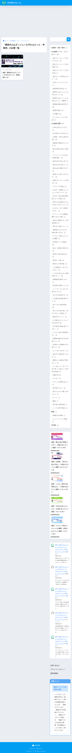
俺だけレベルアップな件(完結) (60, 66)
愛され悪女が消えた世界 (60, 150)
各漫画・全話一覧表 (59, 48)
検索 (69, 39)
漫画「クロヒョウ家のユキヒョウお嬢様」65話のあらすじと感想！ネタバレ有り (59, 530)
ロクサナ (57, 378)
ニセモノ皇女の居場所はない (60, 334)
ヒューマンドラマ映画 (60, 420)
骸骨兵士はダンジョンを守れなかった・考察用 (60, 99)
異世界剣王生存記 (59, 88)
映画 (53, 412)
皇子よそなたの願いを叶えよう (60, 393)
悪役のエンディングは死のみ (60, 182)
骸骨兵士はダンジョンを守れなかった (60, 93)
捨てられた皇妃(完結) (59, 306)
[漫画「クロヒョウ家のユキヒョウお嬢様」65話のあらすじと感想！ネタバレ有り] (60, 520)
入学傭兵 (57, 114)
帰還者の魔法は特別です (60, 105)
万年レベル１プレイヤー (60, 84)
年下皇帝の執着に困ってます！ (60, 328)
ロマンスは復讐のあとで (60, 383)
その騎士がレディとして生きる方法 (60, 321)
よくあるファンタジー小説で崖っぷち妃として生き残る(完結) (60, 368)
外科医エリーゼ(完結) (59, 243)
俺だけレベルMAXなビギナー (60, 78)
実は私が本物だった (60, 285)
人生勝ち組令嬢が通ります (60, 300)
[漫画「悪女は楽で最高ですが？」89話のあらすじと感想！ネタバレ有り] (60, 436)
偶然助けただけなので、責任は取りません (60, 231)
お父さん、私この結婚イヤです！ (60, 209)
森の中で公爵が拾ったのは (60, 355)
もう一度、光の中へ (60, 350)
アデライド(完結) (59, 186)
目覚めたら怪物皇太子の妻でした (60, 346)
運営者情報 (54, 673)
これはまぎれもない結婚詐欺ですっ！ (60, 275)
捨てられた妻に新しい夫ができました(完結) (60, 312)
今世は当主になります (60, 129)
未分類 (54, 425)
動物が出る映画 (59, 415)
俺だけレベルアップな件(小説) (60, 72)
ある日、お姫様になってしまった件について (60, 191)
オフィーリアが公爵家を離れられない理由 (60, 215)
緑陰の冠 (57, 375)
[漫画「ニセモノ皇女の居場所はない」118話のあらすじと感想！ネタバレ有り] (60, 478)
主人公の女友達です (60, 295)
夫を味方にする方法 (60, 133)
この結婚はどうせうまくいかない (60, 268)
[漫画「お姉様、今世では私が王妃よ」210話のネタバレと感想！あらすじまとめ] (60, 456)
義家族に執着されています (60, 144)
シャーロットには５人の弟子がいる (60, 290)
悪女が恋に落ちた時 (60, 161)
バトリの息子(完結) (60, 408)
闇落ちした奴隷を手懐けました (60, 361)
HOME (37, 745)
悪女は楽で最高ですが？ (60, 169)
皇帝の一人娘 (58, 260)
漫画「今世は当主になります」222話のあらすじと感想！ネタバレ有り (60, 508)
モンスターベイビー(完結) (59, 118)
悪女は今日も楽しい (60, 164)
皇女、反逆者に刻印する (60, 249)
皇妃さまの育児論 (60, 263)
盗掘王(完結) (58, 110)
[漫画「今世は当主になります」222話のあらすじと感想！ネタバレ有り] (60, 500)
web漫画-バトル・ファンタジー (59, 53)
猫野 (67, 551)
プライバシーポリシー (57, 669)
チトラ (56, 397)
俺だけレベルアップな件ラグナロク (60, 59)
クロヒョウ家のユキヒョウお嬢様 (60, 237)
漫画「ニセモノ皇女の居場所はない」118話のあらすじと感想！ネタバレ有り (60, 488)
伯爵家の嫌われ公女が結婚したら (60, 340)
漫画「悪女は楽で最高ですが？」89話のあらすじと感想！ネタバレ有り (59, 444)
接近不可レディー (60, 317)
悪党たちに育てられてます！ (60, 176)
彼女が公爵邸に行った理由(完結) (60, 222)
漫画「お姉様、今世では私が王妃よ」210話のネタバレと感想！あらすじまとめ (60, 466)
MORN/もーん (14, 2)
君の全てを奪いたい (60, 226)
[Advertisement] (36, 21)
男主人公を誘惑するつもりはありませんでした (60, 203)
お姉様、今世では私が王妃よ (60, 138)
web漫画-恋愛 (57, 123)
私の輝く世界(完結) (60, 404)
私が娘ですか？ (59, 388)
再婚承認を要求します (60, 281)
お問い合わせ (54, 665)
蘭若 (55, 401)
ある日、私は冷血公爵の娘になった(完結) (60, 197)
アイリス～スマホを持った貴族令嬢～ (60, 156)
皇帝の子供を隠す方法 (60, 255)
